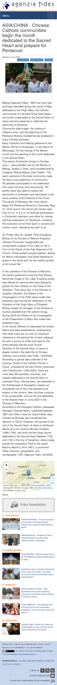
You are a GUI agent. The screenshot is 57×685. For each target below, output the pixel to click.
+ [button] (6, 465)
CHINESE (16, 664)
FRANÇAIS (49, 661)
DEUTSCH (7, 664)
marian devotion (36, 60)
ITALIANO (22, 661)
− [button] (6, 469)
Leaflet (5, 485)
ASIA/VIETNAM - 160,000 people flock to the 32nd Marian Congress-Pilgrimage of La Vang (38, 557)
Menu (5, 15)
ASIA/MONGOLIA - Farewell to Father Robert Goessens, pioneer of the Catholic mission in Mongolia (36, 538)
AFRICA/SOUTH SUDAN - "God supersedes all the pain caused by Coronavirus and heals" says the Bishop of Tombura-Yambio (37, 592)
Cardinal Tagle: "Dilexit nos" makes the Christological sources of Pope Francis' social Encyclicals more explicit (37, 627)
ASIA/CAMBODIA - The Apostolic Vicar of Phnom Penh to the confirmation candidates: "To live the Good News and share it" (37, 608)
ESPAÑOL (40, 661)
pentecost (48, 60)
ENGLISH (31, 661)
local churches (23, 60)
